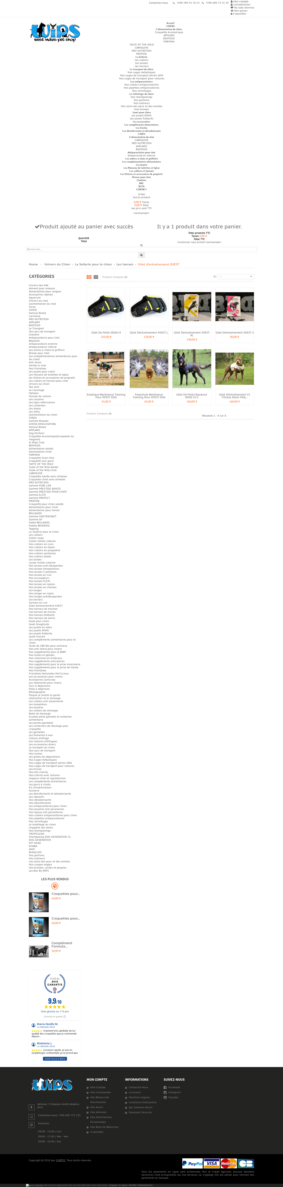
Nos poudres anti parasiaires (46, 809)
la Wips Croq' (37, 442)
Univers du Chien (39, 384)
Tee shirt (34, 387)
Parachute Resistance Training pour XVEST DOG (149, 396)
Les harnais (141, 66)
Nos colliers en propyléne (44, 550)
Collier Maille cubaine (42, 541)
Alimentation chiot (40, 451)
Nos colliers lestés (40, 556)
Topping (34, 528)
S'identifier (239, 13)
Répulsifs (34, 340)
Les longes (35, 590)
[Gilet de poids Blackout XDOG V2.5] (191, 368)
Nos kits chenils (38, 772)
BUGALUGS (35, 852)
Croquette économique (169, 32)
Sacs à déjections (39, 685)
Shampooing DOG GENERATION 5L (50, 836)
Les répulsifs (36, 796)
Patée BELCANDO (39, 522)
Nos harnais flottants (41, 615)
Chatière (141, 180)
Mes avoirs (96, 1107)
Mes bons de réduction (104, 1127)
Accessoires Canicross (42, 679)
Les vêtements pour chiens (45, 682)
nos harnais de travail (42, 612)
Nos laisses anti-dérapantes (46, 565)
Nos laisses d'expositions (44, 568)
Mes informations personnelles (101, 1120)
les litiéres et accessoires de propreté (52, 377)
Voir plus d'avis (55, 1058)
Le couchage (36, 390)
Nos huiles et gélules (41, 655)
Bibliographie (37, 692)
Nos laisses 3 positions (42, 571)
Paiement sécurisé (140, 1112)
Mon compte (97, 1079)
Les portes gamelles (41, 722)
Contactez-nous (138, 1087)
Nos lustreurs (142, 103)
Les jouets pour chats (42, 371)
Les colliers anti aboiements (46, 701)
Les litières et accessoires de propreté (141, 174)
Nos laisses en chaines (42, 587)
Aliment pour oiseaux (42, 288)
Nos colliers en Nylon (42, 547)
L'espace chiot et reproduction (47, 778)
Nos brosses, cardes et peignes (47, 867)
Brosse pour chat (141, 177)
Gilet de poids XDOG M (106, 332)
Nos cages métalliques (141, 72)
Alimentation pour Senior (44, 510)
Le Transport (36, 328)
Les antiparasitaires (141, 81)
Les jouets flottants (141, 118)
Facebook (173, 1087)
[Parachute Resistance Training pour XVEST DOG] (149, 368)
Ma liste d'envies (243, 7)
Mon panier (240, 10)
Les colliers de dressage (43, 710)
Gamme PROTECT (39, 498)
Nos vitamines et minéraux (45, 658)
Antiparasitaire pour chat (141, 152)
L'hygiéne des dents (41, 827)
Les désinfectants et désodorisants (141, 130)
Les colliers (141, 60)
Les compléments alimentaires (141, 124)
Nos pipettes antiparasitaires (141, 87)
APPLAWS (169, 35)
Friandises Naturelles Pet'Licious (49, 673)
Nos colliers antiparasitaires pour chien (53, 815)
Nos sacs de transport (42, 331)
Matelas (34, 393)
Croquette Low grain (41, 461)
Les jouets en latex (40, 627)
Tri (214, 276)
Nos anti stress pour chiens (45, 649)
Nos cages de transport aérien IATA (141, 75)
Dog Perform (36, 433)
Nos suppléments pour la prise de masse (53, 667)
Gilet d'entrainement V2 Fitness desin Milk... (234, 396)
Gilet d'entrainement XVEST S (235, 332)
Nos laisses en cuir (40, 575)
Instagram (174, 1092)
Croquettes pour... (66, 894)
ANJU (32, 849)
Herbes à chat (37, 365)
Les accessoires (141, 121)
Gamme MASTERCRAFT (42, 516)
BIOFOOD (169, 38)
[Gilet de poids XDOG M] (106, 306)
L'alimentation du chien (169, 29)
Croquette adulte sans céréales (48, 476)
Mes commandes (100, 1092)
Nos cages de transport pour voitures (141, 78)
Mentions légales (139, 1097)
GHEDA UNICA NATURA (42, 424)
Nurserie (34, 790)
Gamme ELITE (37, 494)
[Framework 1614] (52, 1084)
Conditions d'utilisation (143, 1102)
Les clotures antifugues (43, 741)
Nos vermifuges (141, 90)
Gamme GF (35, 519)
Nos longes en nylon (41, 593)
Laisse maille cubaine (42, 562)
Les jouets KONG (141, 115)
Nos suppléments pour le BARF (47, 652)
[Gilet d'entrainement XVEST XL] (191, 306)
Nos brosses (141, 109)
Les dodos (35, 408)
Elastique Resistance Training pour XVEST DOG (106, 396)
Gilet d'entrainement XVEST (46, 605)
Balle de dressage (40, 713)
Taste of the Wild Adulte (43, 467)
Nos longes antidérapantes (45, 596)
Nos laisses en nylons (42, 584)
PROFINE (141, 53)
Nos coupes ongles (40, 864)
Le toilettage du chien (141, 94)
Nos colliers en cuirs (41, 544)
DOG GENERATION (40, 840)
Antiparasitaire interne (141, 155)
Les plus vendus (55, 879)
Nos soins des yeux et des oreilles (141, 106)
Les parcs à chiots (39, 784)
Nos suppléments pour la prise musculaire (54, 664)
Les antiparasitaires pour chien (48, 806)
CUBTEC (60, 1160)
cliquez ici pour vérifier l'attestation (130, 1185)
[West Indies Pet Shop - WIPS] (55, 32)
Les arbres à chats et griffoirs (141, 158)
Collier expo (36, 538)
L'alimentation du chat (141, 137)
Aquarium (35, 297)
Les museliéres (38, 704)
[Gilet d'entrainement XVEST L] (149, 306)
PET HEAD (35, 843)
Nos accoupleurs (39, 578)
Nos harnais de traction (43, 608)
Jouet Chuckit (37, 636)
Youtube (172, 1097)
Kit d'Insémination (40, 787)
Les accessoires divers (42, 744)
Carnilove (34, 316)
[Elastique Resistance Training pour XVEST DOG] (106, 368)
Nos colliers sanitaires (42, 553)
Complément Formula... (62, 944)
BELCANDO (35, 513)
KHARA (33, 846)
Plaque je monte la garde (44, 695)
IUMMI (33, 310)
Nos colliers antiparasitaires (141, 84)
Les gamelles (37, 732)
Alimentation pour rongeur (45, 291)
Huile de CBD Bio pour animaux (48, 645)
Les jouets (141, 164)
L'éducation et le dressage (45, 698)
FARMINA (168, 41)
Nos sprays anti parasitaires (46, 812)
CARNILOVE (141, 47)
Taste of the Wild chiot (43, 470)
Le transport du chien (141, 69)
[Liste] (96, 277)
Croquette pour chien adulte (46, 504)
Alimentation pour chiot (43, 507)
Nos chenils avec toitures (44, 775)
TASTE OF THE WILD (141, 44)
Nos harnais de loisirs (42, 618)
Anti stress (35, 362)
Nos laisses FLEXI (39, 581)
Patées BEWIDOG (39, 525)
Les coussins (36, 399)
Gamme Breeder (39, 420)
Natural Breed (37, 313)
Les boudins (36, 707)
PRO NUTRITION (142, 50)
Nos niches (35, 753)
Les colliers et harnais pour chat (48, 380)
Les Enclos (141, 127)
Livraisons (135, 1092)
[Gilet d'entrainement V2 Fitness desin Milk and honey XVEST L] (234, 368)
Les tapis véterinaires (42, 402)
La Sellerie (141, 57)
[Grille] (89, 277)
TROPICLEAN (36, 833)
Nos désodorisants (40, 799)
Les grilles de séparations (44, 756)
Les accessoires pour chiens (46, 676)
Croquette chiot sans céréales (47, 479)
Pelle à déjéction (39, 689)
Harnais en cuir (38, 602)
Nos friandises (37, 368)
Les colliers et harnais (141, 171)
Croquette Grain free (41, 457)
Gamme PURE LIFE (40, 485)
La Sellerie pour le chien (44, 531)
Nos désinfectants (40, 803)
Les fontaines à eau (41, 735)
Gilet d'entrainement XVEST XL (192, 334)
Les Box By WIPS (39, 870)
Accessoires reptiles (41, 294)
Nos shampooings (141, 97)
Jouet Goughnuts (39, 624)
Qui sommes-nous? (140, 1107)
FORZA (33, 417)
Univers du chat (38, 300)
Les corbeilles (37, 405)
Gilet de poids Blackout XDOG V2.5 (191, 396)
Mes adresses (98, 1112)
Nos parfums (141, 100)
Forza (32, 306)
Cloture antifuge (39, 738)
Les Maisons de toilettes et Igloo (142, 167)
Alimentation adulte (41, 448)
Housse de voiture (40, 396)
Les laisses (141, 63)
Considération (241, 4)
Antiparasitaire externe (43, 343)
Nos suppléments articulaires (46, 661)
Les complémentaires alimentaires (141, 161)
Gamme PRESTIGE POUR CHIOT (48, 491)
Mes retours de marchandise (99, 1100)
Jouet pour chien (141, 112)
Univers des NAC (39, 285)
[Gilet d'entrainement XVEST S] (234, 306)
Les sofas (34, 411)
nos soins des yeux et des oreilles (49, 861)
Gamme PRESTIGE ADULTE (45, 488)
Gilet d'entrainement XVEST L (149, 332)
